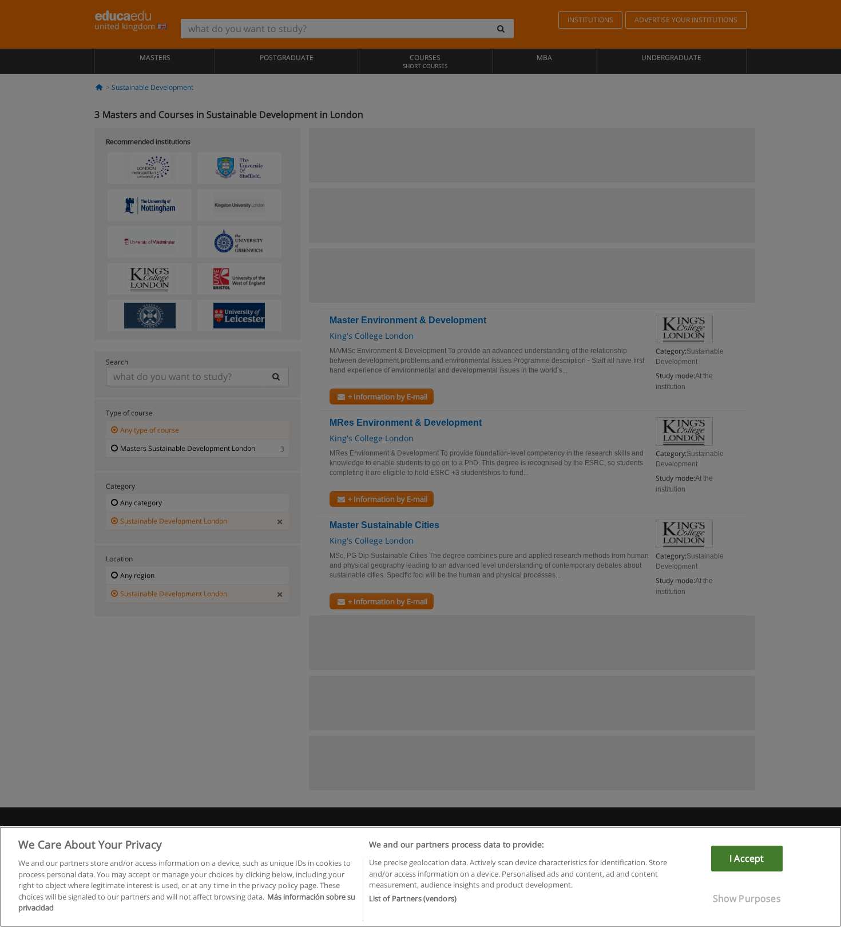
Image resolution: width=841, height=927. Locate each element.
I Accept (746, 858)
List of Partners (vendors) (413, 899)
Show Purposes (747, 898)
